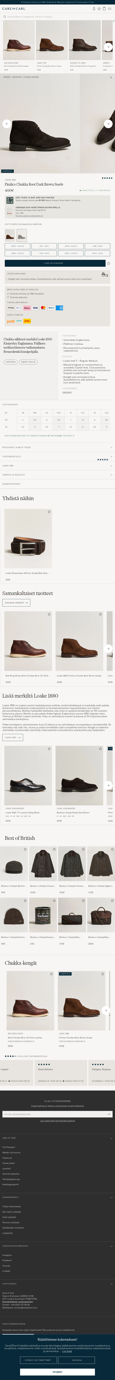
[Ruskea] (10, 235)
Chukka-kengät (31, 77)
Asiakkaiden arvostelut (13, 1227)
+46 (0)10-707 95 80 (20, 1304)
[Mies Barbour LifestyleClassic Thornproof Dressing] (43, 915)
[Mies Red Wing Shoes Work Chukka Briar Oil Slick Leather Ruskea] (19, 40)
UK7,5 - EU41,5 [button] (71, 246)
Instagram (7, 1255)
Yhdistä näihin (18, 498)
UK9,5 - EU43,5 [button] (71, 253)
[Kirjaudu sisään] (94, 8)
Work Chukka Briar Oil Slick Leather (16, 66)
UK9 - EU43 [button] (44, 253)
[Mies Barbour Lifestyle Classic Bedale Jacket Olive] (72, 863)
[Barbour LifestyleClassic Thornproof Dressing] (43, 934)
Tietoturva (7, 1158)
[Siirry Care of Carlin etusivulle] (13, 8)
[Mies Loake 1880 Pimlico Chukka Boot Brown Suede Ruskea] (52, 40)
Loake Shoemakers (15, 808)
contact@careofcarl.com (25, 1307)
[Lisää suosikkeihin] (48, 512)
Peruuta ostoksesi (10, 1222)
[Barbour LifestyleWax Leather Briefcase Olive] (101, 934)
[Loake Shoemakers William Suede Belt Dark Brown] (28, 570)
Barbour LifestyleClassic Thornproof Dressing (41, 937)
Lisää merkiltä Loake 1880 (30, 696)
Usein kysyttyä (9, 1217)
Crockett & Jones (78, 63)
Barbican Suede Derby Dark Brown (73, 812)
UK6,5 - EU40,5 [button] (17, 246)
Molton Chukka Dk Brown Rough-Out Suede (83, 66)
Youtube (6, 1265)
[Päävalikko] (110, 8)
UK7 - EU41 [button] (44, 246)
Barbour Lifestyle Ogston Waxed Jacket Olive (100, 886)
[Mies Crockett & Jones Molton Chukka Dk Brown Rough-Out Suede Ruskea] (85, 40)
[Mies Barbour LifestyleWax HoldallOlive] (72, 915)
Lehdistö (6, 1168)
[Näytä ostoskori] (104, 9)
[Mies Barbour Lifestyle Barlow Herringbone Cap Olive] (14, 863)
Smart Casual (28, 362)
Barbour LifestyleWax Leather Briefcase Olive (99, 937)
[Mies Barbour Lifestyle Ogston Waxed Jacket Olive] (101, 863)
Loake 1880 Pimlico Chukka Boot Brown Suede (79, 675)
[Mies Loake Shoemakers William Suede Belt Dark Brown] (28, 538)
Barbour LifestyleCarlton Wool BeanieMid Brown (13, 937)
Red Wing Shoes (11, 63)
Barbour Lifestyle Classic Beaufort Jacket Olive (42, 886)
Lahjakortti (7, 1233)
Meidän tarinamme (11, 1152)
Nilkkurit (17, 77)
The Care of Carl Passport (57, 2)
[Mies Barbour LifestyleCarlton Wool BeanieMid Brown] (14, 915)
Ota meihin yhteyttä (11, 1211)
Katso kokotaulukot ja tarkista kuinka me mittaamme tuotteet (38, 436)
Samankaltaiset (27, 593)
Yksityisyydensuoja (11, 1179)
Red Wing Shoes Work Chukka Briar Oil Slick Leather (27, 675)
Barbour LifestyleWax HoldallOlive (69, 937)
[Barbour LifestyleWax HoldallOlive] (72, 934)
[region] (57, 1073)
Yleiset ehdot (8, 1163)
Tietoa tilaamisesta (11, 1206)
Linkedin (6, 1271)
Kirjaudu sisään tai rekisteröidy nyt (29, 216)
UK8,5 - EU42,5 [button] (17, 253)
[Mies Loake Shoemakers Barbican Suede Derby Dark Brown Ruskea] (79, 775)
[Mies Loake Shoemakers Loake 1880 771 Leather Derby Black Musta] (28, 775)
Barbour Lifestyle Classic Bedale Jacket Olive (71, 886)
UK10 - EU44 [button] (97, 253)
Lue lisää (67, 1351)
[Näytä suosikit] (99, 8)
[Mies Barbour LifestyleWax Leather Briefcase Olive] (101, 915)
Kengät (7, 77)
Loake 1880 (41, 63)
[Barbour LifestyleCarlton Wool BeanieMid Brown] (14, 934)
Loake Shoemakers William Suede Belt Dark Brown (26, 573)
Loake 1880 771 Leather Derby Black (22, 812)
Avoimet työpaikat (10, 1173)
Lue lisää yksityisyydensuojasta (57, 1121)
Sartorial (11, 362)
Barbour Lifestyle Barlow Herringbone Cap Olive (13, 886)
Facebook (7, 1260)
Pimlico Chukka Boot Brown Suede (49, 66)
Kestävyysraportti (10, 1184)
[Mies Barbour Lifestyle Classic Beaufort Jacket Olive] (43, 863)
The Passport (8, 1147)
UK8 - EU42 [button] (97, 246)
